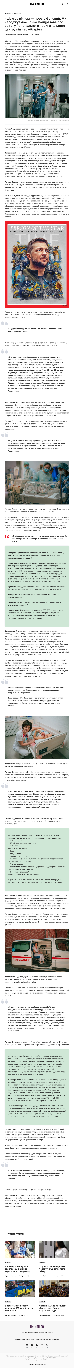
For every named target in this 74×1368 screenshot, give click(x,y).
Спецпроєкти (20, 1339)
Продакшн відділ (46, 1332)
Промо (56, 1339)
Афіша (28, 1339)
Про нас (24, 1332)
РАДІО (30, 1332)
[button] (5, 4)
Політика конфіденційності (37, 1364)
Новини (7, 13)
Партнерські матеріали (44, 1339)
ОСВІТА (35, 1332)
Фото (33, 1339)
